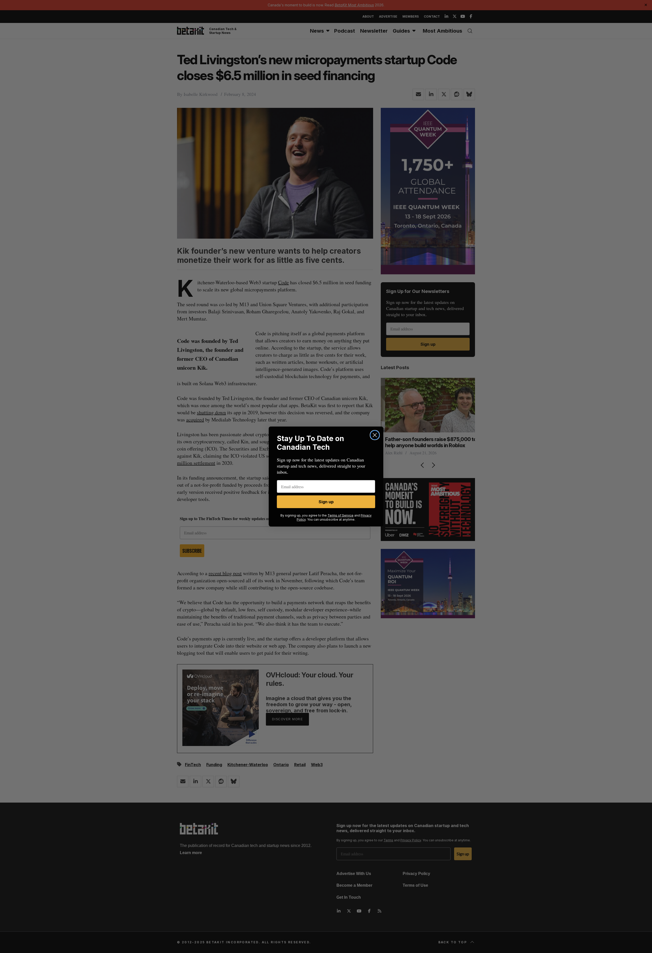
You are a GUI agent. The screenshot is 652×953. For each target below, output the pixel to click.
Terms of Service (341, 515)
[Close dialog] (374, 435)
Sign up (326, 501)
